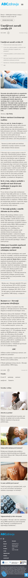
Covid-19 (3, 377)
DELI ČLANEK (3, 32)
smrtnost (17, 377)
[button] (26, 575)
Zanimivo (11, 380)
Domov (3, 15)
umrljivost (3, 380)
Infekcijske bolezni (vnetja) (13, 15)
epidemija (10, 377)
